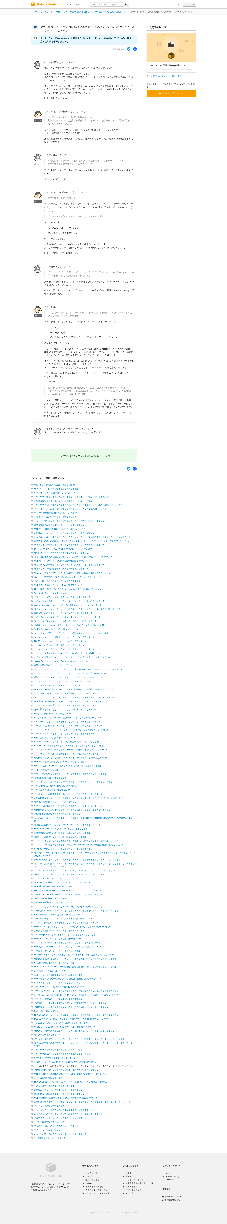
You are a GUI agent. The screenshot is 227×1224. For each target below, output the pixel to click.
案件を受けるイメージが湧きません (50, 593)
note (168, 1173)
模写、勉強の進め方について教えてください (54, 665)
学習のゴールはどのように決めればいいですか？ (56, 1126)
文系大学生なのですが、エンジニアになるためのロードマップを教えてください (70, 565)
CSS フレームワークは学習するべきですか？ (54, 493)
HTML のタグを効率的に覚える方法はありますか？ (57, 489)
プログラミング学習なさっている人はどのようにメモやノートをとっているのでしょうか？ (75, 870)
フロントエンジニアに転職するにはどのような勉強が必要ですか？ (64, 637)
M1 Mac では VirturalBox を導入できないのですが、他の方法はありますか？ (68, 766)
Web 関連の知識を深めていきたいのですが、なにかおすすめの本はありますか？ (70, 701)
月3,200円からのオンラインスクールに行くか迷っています (60, 1023)
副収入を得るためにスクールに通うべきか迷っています (59, 930)
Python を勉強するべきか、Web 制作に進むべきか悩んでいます (63, 549)
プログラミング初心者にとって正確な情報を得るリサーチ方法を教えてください (70, 545)
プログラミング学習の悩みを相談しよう (74, 12)
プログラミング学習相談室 (97, 1193)
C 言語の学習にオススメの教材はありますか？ (55, 963)
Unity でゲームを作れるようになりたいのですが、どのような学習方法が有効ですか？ (73, 926)
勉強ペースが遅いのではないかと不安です (53, 902)
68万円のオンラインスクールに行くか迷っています (57, 983)
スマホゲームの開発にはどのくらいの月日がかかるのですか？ (62, 882)
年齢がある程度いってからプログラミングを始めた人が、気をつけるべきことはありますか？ (76, 959)
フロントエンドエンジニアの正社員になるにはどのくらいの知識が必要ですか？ (70, 673)
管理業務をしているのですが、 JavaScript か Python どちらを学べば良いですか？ (71, 758)
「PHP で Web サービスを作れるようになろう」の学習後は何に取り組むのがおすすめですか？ (77, 991)
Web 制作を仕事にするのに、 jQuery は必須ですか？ (58, 585)
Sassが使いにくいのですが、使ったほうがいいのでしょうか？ (62, 661)
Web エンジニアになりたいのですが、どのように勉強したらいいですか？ (67, 979)
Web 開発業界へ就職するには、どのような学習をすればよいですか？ (65, 1098)
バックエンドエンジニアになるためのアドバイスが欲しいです (62, 681)
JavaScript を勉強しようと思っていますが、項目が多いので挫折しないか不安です (71, 497)
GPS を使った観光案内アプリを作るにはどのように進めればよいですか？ (67, 890)
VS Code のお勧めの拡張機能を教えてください (55, 513)
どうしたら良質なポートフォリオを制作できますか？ (58, 999)
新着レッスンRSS (173, 1196)
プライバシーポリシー (136, 1180)
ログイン (190, 4)
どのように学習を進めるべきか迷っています (54, 1086)
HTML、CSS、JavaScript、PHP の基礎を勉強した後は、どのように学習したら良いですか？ (76, 967)
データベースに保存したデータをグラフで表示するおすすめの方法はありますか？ (71, 774)
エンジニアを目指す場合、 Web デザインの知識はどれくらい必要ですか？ (68, 653)
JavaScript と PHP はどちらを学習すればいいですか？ (59, 987)
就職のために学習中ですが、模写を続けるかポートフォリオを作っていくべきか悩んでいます (76, 910)
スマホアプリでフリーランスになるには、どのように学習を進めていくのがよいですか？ (74, 697)
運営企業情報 (132, 1186)
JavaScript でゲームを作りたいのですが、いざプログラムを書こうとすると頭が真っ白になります (78, 798)
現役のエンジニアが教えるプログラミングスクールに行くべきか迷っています (69, 874)
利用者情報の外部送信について (140, 1183)
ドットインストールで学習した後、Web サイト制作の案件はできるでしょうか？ (70, 749)
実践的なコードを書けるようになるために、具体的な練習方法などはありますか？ (71, 1007)
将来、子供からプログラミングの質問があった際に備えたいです (63, 918)
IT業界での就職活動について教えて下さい (53, 713)
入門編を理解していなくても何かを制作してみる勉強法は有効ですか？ (66, 1070)
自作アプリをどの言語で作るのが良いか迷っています (58, 975)
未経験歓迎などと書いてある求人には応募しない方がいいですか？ (64, 501)
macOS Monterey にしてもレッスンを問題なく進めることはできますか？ (67, 741)
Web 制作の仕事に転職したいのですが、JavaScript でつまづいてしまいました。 (70, 1074)
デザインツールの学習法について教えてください (56, 517)
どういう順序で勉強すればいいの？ (50, 1122)
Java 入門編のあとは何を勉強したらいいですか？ (56, 786)
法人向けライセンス (94, 1180)
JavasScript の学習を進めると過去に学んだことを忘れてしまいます (65, 934)
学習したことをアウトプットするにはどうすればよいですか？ (62, 597)
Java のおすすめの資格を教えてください (52, 790)
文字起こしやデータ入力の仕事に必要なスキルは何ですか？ (61, 553)
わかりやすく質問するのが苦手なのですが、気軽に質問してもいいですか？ (68, 725)
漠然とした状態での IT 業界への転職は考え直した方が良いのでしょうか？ (68, 577)
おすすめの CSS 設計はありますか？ (51, 971)
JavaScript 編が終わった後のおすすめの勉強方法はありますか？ (63, 1054)
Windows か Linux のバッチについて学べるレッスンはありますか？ (64, 1027)
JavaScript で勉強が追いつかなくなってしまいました (58, 878)
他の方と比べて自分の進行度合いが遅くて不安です (57, 581)
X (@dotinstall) (172, 1176)
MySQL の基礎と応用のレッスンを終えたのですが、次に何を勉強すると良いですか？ (73, 1019)
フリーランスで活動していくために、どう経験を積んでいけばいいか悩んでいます (71, 633)
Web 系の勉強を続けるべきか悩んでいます (53, 886)
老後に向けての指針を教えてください (51, 778)
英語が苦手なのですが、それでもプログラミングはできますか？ (63, 613)
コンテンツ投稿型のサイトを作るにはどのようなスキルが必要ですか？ (66, 922)
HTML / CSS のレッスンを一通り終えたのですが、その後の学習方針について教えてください (76, 1015)
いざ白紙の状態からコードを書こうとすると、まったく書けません (64, 849)
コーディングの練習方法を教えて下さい (52, 1106)
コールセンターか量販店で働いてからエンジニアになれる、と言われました (68, 794)
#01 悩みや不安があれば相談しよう (111, 12)
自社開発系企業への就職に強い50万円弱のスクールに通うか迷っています (67, 825)
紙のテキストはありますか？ (47, 1011)
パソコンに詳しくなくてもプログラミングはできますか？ (60, 1134)
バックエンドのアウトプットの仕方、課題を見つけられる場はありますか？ (68, 1114)
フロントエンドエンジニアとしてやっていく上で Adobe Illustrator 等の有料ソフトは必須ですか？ (78, 669)
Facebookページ (173, 1180)
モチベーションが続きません (47, 1130)
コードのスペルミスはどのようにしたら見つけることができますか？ (65, 733)
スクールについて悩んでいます (48, 1078)
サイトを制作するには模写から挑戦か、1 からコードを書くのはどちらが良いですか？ (73, 557)
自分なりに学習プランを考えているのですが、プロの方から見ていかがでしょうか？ (72, 657)
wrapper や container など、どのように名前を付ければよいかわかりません (67, 605)
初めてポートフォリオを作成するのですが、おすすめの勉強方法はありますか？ (70, 1003)
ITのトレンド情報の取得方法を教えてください (55, 485)
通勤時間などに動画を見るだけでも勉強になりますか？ (59, 1094)
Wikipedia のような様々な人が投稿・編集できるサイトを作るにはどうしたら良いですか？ (75, 955)
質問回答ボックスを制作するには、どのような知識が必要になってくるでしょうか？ (72, 810)
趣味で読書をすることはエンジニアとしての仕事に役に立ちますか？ (65, 709)
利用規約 (130, 1176)
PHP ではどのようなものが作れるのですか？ (54, 737)
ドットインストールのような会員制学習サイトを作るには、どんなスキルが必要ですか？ (74, 782)
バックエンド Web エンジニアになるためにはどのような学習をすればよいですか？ (72, 729)
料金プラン (81, 4)
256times (89, 1183)
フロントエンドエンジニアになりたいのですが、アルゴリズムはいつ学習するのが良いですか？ (77, 609)
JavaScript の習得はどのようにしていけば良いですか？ (59, 1050)
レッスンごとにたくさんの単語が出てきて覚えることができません (64, 649)
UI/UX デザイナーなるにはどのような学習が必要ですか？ (60, 641)
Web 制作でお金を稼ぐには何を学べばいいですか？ (57, 629)
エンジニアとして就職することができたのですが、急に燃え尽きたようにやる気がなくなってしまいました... (83, 841)
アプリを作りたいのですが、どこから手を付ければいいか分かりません (66, 693)
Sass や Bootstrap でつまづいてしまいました (55, 1058)
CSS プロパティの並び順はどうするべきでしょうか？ (58, 914)
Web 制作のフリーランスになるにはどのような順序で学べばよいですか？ (67, 946)
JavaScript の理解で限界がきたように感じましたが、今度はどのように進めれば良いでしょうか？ (78, 505)
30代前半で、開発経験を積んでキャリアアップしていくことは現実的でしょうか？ (71, 509)
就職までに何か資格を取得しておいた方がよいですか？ (59, 525)
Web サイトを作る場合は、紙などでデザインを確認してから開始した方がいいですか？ (73, 689)
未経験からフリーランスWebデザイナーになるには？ (58, 1090)
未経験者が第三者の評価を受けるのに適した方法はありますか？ (63, 833)
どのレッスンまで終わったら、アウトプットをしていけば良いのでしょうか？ (69, 601)
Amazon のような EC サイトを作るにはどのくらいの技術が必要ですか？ (67, 721)
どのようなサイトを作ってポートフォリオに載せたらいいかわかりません (67, 617)
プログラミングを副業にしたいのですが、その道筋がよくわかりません (66, 705)
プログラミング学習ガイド (97, 1190)
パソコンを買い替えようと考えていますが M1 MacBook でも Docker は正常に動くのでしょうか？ (78, 845)
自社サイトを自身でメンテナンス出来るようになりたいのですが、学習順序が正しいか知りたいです (79, 1039)
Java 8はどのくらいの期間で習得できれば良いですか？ (59, 645)
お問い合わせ (132, 1193)
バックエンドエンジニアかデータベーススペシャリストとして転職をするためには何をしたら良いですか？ (82, 537)
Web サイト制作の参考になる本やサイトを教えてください (60, 762)
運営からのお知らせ (94, 1186)
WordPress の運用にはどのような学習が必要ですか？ (58, 938)
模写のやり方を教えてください (48, 1035)
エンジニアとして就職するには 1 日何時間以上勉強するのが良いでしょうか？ (69, 906)
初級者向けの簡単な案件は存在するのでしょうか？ (57, 814)
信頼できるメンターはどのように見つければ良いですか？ (60, 1118)
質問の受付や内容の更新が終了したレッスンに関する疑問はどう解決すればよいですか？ (74, 1031)
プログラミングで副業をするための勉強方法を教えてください (62, 569)
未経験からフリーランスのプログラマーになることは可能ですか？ (64, 533)
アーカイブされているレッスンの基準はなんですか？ (58, 950)
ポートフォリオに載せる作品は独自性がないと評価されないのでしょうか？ (68, 894)
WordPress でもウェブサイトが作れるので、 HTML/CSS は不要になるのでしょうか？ (73, 573)
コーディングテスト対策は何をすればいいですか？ (57, 685)
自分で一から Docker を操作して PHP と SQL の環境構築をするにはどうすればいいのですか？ (77, 995)
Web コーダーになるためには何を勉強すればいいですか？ (60, 561)
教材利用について (134, 1190)
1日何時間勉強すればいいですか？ (49, 1138)
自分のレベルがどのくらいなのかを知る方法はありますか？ (61, 837)
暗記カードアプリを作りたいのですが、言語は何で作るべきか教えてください (69, 677)
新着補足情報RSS (173, 1200)
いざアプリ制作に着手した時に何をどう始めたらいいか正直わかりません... (68, 806)
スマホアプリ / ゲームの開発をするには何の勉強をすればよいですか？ (66, 1062)
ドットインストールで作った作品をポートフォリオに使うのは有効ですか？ (68, 942)
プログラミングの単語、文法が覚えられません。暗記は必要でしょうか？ (67, 753)
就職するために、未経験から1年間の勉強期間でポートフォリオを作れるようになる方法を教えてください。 (83, 541)
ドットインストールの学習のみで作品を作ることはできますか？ (63, 1110)
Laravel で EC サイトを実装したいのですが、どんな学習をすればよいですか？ (70, 745)
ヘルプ (129, 1173)
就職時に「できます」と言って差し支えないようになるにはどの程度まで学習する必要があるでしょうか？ (82, 1102)
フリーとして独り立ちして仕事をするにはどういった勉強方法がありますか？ (69, 521)
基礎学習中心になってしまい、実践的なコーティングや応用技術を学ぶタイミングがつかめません (78, 859)
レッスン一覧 (66, 4)
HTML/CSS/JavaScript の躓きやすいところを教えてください (61, 829)
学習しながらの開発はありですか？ (50, 898)
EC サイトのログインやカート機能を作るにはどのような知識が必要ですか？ (69, 717)
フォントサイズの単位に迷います (49, 770)
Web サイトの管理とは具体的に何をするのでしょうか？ (59, 529)
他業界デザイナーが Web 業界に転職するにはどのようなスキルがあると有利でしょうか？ (75, 625)
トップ (34, 12)
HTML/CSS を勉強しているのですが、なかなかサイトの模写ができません (67, 589)
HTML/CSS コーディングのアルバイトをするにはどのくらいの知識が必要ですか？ (71, 1082)
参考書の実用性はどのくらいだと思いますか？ (55, 802)
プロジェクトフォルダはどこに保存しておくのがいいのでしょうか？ (65, 621)
